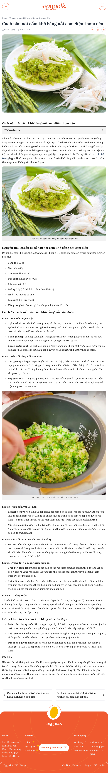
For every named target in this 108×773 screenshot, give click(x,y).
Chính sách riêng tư (82, 765)
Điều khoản (99, 765)
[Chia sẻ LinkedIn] (103, 29)
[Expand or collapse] (102, 130)
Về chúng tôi (80, 742)
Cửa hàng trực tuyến (52, 747)
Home (4, 18)
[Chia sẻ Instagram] (98, 29)
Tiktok (28, 742)
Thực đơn (79, 746)
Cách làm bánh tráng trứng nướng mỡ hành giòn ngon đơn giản (28, 694)
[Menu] (5, 6)
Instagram (30, 746)
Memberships (81, 750)
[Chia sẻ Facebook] (92, 29)
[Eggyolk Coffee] (54, 6)
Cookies (66, 765)
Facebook (30, 750)
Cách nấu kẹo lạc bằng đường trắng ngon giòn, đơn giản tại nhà (76, 694)
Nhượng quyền (97, 746)
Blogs (23, 765)
